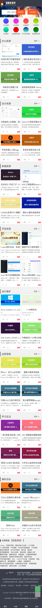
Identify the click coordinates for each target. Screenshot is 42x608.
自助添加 (16, 540)
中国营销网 (32, 563)
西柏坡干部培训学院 (16, 557)
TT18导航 (31, 545)
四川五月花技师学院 (7, 563)
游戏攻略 (23, 552)
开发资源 (6, 228)
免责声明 (33, 585)
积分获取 (18, 585)
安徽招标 (21, 554)
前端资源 (6, 166)
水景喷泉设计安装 (21, 563)
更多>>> (37, 41)
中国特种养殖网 (31, 554)
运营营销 (6, 354)
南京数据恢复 (4, 552)
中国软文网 (4, 566)
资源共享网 (8, 3)
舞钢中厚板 (4, 554)
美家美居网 (11, 561)
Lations (2, 545)
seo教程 (19, 561)
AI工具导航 (22, 566)
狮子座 (23, 550)
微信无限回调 (4, 550)
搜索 (26, 606)
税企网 (29, 550)
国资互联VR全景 (20, 545)
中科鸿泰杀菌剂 (5, 559)
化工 (13, 559)
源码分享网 (13, 566)
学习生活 (6, 416)
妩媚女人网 (31, 552)
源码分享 (3, 561)
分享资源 (33, 12)
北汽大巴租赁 (15, 550)
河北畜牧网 (4, 557)
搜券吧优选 (13, 554)
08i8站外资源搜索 (24, 548)
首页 (5, 606)
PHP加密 (34, 548)
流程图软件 (27, 561)
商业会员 (11, 585)
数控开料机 (28, 557)
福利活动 (6, 479)
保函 (37, 559)
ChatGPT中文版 (22, 559)
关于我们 (25, 585)
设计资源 (6, 103)
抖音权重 (32, 559)
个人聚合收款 (4, 548)
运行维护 (6, 291)
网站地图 (3, 585)
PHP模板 (13, 548)
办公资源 (6, 41)
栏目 (15, 606)
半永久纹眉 (14, 552)
